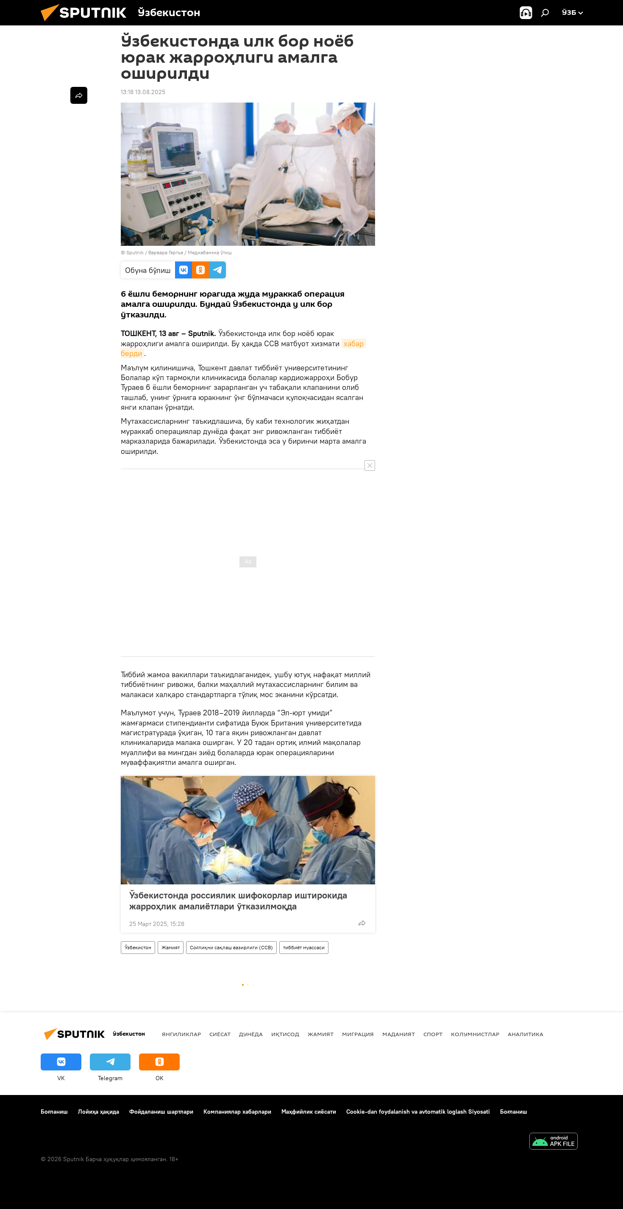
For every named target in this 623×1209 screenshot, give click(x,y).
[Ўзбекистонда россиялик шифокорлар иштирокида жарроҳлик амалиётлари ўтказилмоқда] (248, 830)
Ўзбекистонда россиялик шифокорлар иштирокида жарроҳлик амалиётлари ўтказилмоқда (238, 900)
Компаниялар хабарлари (237, 1111)
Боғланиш (54, 1111)
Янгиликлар (181, 1034)
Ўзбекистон (138, 947)
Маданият (398, 1034)
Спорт (432, 1034)
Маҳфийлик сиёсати (308, 1111)
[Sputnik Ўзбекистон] (87, 23)
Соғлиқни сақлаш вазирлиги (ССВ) (231, 947)
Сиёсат (220, 1034)
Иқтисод (285, 1034)
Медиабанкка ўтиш (210, 252)
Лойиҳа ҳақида (98, 1111)
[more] (361, 922)
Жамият (170, 947)
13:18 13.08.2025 (143, 92)
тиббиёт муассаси (304, 947)
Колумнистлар (475, 1034)
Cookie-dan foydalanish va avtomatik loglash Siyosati (418, 1111)
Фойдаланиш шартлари (161, 1111)
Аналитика (525, 1034)
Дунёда (251, 1034)
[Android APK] (553, 1142)
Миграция (358, 1034)
